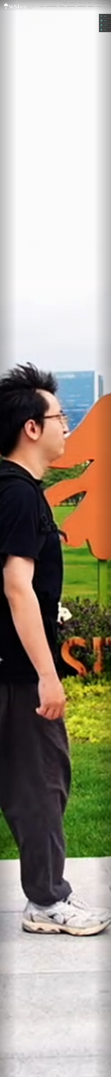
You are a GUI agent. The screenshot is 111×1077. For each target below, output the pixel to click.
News (42, 6)
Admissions (81, 6)
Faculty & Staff (73, 2)
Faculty (62, 6)
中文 (105, 2)
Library (89, 2)
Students (65, 2)
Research (91, 6)
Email (85, 2)
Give (105, 6)
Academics (71, 6)
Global (99, 6)
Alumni (80, 2)
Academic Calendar (98, 2)
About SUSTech (51, 6)
